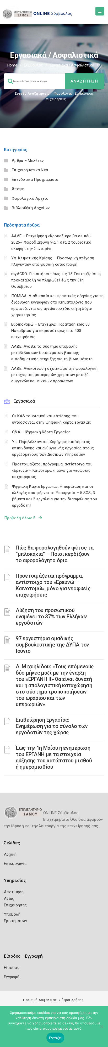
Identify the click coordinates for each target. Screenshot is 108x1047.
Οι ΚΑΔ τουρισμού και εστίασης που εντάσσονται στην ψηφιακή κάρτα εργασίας (51, 419)
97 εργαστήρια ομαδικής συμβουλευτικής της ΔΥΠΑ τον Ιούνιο (52, 644)
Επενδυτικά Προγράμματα (35, 179)
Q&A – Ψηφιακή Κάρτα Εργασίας (41, 432)
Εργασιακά (24, 401)
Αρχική (10, 854)
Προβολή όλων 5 (21, 518)
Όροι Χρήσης (72, 1000)
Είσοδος (11, 967)
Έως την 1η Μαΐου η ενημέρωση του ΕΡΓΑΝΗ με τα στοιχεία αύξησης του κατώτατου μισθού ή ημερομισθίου (54, 757)
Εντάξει (55, 1038)
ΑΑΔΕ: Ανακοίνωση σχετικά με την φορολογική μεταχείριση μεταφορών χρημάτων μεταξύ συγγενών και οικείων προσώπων (54, 374)
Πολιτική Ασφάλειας (40, 1000)
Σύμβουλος (33, 65)
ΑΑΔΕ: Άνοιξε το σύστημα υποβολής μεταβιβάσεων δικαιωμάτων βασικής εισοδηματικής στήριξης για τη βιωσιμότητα (52, 352)
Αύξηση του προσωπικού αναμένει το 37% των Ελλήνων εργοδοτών (51, 616)
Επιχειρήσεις (55, 99)
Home (12, 65)
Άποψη (18, 189)
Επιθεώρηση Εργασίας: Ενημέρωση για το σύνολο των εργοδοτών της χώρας (52, 726)
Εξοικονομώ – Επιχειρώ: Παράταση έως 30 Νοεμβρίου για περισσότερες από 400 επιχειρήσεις (50, 330)
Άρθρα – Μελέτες (28, 160)
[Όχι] (101, 1029)
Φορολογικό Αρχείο (30, 198)
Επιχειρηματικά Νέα (30, 170)
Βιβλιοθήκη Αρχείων (31, 208)
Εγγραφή (11, 976)
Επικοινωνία (15, 863)
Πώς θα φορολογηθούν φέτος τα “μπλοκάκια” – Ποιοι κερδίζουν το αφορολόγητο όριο (55, 554)
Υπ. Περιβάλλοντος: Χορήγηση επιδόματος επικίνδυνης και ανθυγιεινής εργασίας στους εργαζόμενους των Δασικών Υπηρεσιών (53, 448)
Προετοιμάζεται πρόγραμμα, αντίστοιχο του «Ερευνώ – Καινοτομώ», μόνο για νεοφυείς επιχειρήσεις (52, 470)
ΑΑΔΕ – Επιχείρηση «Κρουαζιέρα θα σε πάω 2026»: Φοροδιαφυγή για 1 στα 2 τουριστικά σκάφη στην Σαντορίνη (51, 242)
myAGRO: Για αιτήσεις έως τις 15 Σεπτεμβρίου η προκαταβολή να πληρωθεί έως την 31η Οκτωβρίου (56, 280)
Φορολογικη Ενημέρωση (73, 93)
